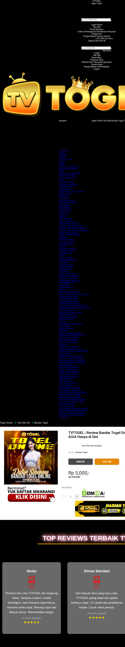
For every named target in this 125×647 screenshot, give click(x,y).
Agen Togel (97, 3)
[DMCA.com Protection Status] (93, 497)
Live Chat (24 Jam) (104, 38)
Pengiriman (97, 34)
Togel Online (96, 25)
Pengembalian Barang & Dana (96, 36)
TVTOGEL (96, 1)
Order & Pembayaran (87, 32)
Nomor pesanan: (96, 45)
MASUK (80, 461)
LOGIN (96, 53)
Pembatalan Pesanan (106, 32)
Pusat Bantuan (96, 29)
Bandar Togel (81, 452)
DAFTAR (96, 55)
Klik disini (107, 51)
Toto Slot (97, 27)
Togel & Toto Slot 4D (97, 41)
